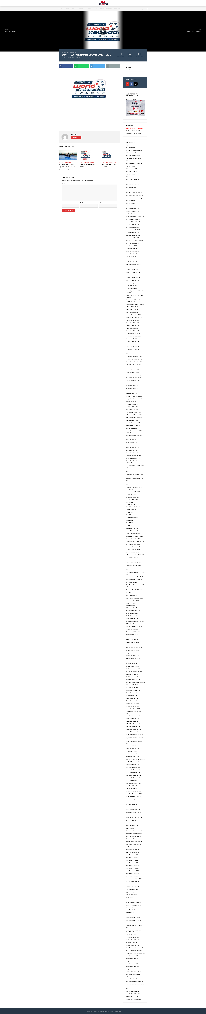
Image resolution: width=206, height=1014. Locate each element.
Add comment (120, 56)
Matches (90, 8)
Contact (117, 8)
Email (81, 203)
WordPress (118, 1011)
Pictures (109, 8)
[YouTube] (127, 84)
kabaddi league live (64, 126)
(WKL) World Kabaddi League (69, 52)
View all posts (76, 137)
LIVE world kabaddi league (76, 126)
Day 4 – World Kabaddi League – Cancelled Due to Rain (67, 166)
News (102, 8)
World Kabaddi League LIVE (96, 126)
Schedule (82, 8)
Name (63, 203)
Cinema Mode (139, 56)
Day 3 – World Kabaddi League (88, 165)
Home (60, 8)
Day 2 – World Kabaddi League (109, 165)
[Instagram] (136, 84)
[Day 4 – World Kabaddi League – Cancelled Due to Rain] (68, 155)
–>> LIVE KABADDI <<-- (70, 8)
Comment (64, 183)
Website (101, 203)
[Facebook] (131, 84)
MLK (97, 8)
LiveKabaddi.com (104, 1011)
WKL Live (86, 126)
